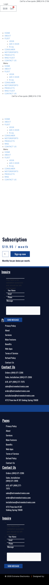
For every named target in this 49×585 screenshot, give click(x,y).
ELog (11, 47)
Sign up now (20, 254)
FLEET (7, 38)
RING (7, 144)
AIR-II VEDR (14, 44)
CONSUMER (10, 49)
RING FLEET (10, 58)
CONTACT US (10, 60)
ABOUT (8, 36)
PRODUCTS (10, 55)
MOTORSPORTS (11, 52)
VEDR (11, 41)
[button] (24, 63)
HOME (7, 33)
